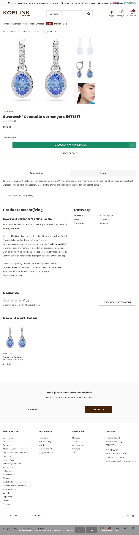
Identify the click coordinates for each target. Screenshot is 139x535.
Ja (79, 530)
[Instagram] (133, 516)
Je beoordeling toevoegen (117, 302)
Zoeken (89, 13)
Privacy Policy (9, 460)
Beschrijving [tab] (36, 173)
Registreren (44, 438)
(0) (15, 121)
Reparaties (7, 496)
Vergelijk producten (47, 452)
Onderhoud (7, 493)
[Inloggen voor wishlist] (132, 145)
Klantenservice (9, 474)
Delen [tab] (103, 173)
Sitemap (6, 478)
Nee (91, 530)
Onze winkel (8, 438)
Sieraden (17, 23)
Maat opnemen (9, 489)
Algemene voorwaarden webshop (17, 449)
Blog (64, 23)
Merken (57, 23)
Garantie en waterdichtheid (14, 486)
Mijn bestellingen (46, 441)
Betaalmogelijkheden (12, 463)
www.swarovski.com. (13, 275)
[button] (93, 46)
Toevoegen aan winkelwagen (70, 145)
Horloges (7, 23)
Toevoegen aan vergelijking (20, 195)
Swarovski (8, 111)
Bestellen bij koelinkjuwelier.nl (15, 482)
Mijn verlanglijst (45, 449)
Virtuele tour (8, 441)
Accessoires (28, 23)
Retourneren (8, 471)
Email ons (36, 516)
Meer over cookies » (110, 530)
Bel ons (14, 516)
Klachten (6, 504)
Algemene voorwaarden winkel (16, 452)
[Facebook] (128, 516)
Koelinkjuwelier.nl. (11, 228)
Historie (6, 500)
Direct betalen (69, 153)
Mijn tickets (43, 445)
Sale (49, 23)
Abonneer (99, 409)
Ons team (7, 445)
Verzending (8, 467)
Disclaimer (7, 456)
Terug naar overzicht (11, 31)
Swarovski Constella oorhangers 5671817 (13, 358)
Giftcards (40, 23)
